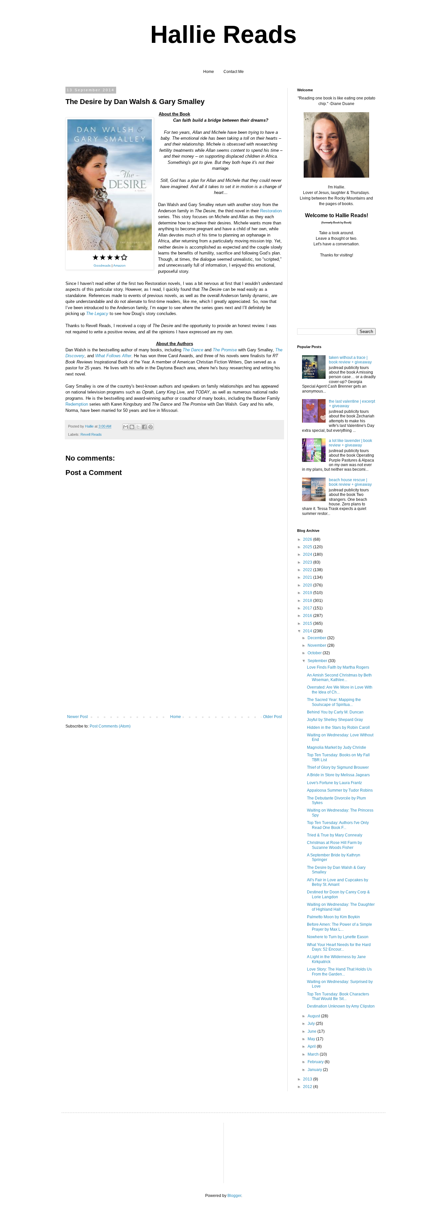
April (312, 1046)
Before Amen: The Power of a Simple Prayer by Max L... (339, 926)
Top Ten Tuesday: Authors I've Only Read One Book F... (338, 825)
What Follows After (113, 355)
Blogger (234, 1195)
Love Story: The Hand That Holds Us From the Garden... (339, 971)
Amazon (119, 265)
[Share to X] (138, 427)
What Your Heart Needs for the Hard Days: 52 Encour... (339, 947)
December (317, 638)
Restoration (271, 210)
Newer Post (77, 716)
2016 (308, 615)
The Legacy (97, 313)
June (312, 1031)
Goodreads (102, 265)
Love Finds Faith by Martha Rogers (338, 667)
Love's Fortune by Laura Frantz (334, 783)
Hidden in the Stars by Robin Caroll (338, 727)
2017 (308, 608)
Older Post (272, 716)
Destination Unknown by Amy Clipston (341, 1006)
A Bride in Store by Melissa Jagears (338, 775)
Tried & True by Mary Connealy (334, 835)
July (312, 1023)
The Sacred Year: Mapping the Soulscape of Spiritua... (334, 702)
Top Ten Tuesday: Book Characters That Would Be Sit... (338, 996)
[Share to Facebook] (144, 427)
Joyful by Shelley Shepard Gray (335, 719)
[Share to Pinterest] (150, 427)
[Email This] (125, 427)
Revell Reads (91, 434)
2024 (308, 554)
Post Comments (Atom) (110, 726)
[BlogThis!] (132, 427)
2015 (308, 623)
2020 (308, 585)
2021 (308, 577)
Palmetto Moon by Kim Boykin (333, 917)
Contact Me (234, 71)
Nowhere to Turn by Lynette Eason (337, 937)
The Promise (225, 349)
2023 (308, 562)
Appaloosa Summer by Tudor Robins (340, 790)
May (312, 1039)
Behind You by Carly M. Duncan (335, 712)
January (315, 1069)
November (317, 645)
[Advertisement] (174, 665)
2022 (308, 570)
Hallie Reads (223, 34)
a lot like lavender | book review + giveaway (350, 443)
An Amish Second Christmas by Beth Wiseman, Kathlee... (339, 677)
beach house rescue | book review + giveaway (350, 482)
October (315, 653)
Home (208, 71)
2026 (308, 539)
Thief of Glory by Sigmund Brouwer (338, 767)
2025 (308, 547)
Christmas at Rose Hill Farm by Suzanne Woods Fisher (334, 845)
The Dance (193, 349)
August (314, 1016)
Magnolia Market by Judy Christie (336, 747)
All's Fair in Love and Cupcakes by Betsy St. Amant (337, 882)
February (316, 1062)
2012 (308, 1086)
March (314, 1054)
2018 (308, 600)
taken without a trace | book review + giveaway (350, 359)
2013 (308, 1079)
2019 (308, 592)
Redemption (76, 404)
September (318, 660)
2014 (308, 631)
